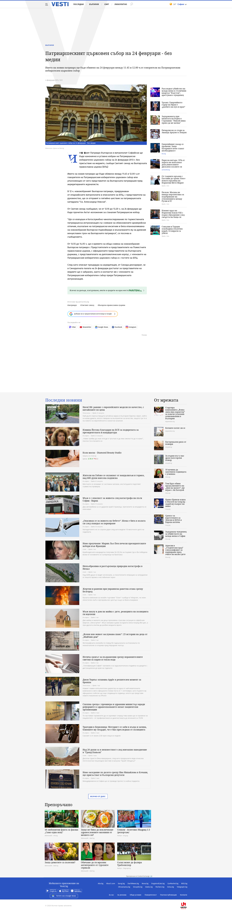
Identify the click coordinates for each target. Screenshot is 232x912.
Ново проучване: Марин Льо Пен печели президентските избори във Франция (114, 545)
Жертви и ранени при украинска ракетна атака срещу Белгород (113, 590)
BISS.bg (184, 883)
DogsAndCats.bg (158, 883)
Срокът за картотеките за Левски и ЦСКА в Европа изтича (173, 518)
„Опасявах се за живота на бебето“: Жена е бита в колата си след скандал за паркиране (114, 522)
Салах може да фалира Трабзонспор (129, 863)
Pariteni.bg (160, 887)
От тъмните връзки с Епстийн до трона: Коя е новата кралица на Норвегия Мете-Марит (173, 179)
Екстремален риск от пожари (175, 443)
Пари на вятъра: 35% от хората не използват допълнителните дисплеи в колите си (173, 163)
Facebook (118, 327)
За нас (111, 895)
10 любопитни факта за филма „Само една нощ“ (61, 831)
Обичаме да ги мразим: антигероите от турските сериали (95, 865)
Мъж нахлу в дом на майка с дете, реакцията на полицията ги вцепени (115, 613)
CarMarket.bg (172, 883)
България (94, 4)
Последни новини (63, 400)
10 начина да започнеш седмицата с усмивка (175, 471)
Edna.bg (170, 887)
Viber (74, 327)
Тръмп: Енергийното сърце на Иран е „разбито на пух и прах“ (173, 104)
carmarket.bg (166, 170)
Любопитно (120, 4)
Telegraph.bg (182, 887)
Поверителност (151, 895)
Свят (106, 4)
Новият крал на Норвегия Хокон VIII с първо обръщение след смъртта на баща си (173, 213)
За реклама (121, 895)
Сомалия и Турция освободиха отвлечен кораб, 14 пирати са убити (172, 229)
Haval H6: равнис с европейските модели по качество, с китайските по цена (113, 408)
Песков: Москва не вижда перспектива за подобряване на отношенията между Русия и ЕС (173, 196)
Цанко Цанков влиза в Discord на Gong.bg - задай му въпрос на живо (175, 502)
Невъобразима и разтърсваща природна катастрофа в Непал (112, 567)
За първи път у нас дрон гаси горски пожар (174, 457)
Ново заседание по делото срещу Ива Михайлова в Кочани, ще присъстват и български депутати (115, 773)
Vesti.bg (60, 4)
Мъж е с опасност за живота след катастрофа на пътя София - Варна (112, 499)
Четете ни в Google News (66, 896)
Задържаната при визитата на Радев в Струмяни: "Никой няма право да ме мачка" (174, 119)
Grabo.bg (149, 887)
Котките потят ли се (175, 428)
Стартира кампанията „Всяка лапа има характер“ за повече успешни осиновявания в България (175, 413)
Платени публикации (168, 895)
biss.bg (164, 154)
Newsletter (87, 327)
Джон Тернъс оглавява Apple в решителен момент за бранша (112, 681)
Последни (78, 4)
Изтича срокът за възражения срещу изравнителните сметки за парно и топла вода (113, 658)
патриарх (72, 305)
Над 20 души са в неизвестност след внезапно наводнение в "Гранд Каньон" (115, 751)
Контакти (183, 895)
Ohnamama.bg (124, 887)
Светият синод (87, 305)
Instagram (132, 327)
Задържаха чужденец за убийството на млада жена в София (176, 533)
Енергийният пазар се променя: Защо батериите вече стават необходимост (173, 147)
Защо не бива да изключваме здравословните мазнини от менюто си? (97, 832)
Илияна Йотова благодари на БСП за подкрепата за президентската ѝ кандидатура (111, 431)
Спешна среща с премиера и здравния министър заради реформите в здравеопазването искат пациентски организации (114, 707)
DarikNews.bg (133, 883)
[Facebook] (187, 898)
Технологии (86, 413)
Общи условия (135, 895)
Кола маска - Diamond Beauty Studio (102, 452)
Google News (103, 327)
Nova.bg (145, 883)
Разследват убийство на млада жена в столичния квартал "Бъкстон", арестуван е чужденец (174, 91)
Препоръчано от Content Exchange (138, 876)
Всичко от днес (97, 796)
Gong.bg (121, 883)
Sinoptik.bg (137, 887)
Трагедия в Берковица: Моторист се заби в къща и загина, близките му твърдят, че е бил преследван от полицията (115, 728)
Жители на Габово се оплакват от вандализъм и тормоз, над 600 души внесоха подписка (114, 476)
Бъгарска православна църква (112, 305)
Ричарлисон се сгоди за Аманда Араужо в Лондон (174, 131)
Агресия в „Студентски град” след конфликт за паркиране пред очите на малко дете (175, 550)
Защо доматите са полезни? (60, 862)
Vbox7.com (110, 883)
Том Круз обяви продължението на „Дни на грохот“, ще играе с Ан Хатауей (175, 486)
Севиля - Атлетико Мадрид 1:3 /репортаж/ (133, 831)
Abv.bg (100, 883)
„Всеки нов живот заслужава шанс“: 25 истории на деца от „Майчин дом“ (115, 635)
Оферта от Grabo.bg (89, 456)
